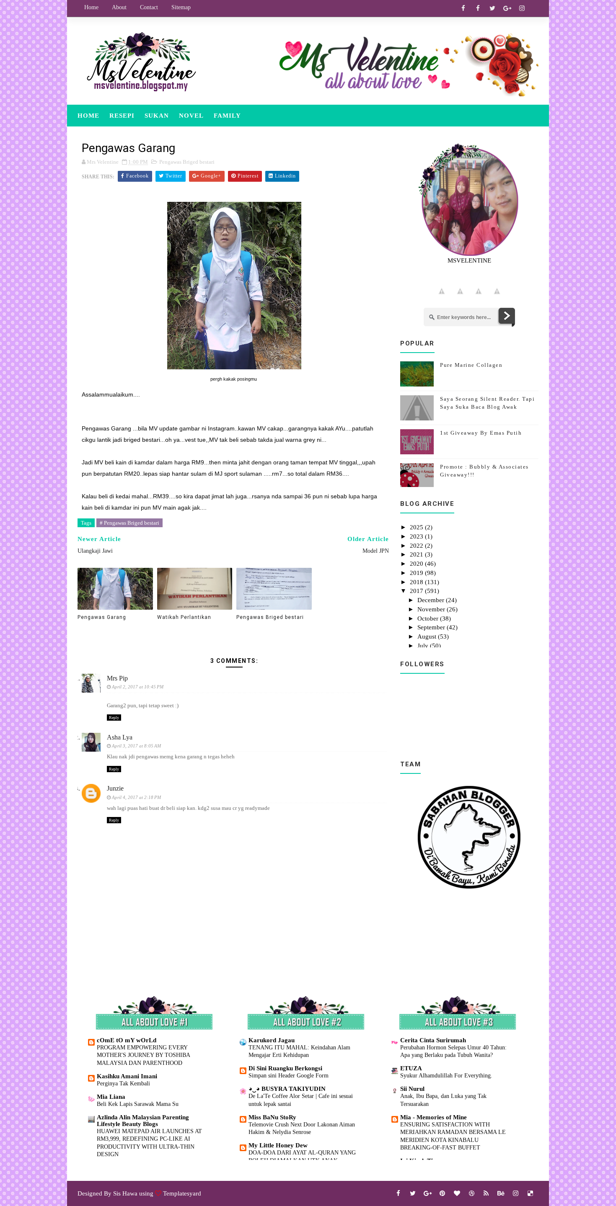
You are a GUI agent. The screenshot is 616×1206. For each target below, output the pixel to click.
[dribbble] (471, 1193)
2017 (417, 591)
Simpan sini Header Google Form (288, 1075)
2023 (417, 536)
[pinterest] (442, 1193)
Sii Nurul (412, 1088)
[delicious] (530, 1193)
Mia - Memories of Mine (433, 1117)
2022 (417, 545)
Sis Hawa (125, 1193)
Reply (114, 717)
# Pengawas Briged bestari (129, 523)
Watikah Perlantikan (184, 617)
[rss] (486, 1193)
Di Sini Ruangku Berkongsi (285, 1068)
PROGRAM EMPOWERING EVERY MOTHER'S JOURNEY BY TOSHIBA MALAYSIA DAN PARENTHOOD (143, 1055)
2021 (417, 554)
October (428, 618)
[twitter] (492, 8)
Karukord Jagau (271, 1040)
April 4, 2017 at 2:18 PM (136, 797)
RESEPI (122, 115)
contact (149, 7)
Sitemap (181, 7)
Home (91, 7)
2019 (417, 573)
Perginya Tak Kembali (123, 1083)
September (432, 627)
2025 (417, 527)
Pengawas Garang (102, 617)
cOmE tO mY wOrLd (126, 1040)
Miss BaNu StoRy (272, 1117)
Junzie (115, 788)
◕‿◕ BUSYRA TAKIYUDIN (287, 1088)
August (427, 636)
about (119, 7)
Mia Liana (111, 1096)
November (432, 609)
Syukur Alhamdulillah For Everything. (446, 1075)
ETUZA (411, 1068)
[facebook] (463, 8)
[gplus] (507, 8)
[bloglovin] (456, 1193)
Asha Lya (119, 737)
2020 (417, 563)
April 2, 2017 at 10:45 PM (137, 686)
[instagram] (521, 8)
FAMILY (227, 115)
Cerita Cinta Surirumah (433, 1040)
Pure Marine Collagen (471, 365)
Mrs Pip (117, 678)
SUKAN (157, 115)
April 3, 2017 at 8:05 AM (136, 745)
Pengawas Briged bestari (187, 162)
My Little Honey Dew (278, 1145)
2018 (417, 582)
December (431, 600)
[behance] (500, 1193)
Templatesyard (182, 1193)
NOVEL (191, 115)
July (423, 645)
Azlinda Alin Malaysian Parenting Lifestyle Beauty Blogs (143, 1120)
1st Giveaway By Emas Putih (481, 433)
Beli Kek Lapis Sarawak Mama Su (138, 1103)
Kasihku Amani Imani (127, 1076)
